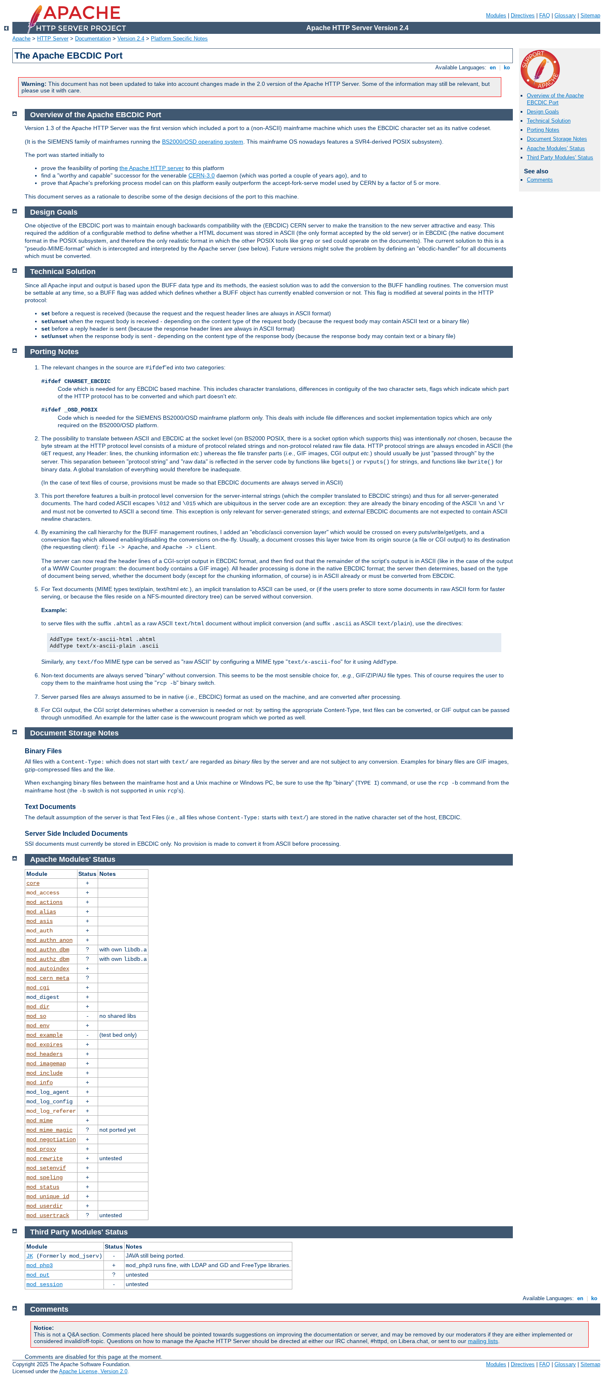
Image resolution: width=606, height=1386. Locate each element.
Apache (21, 38)
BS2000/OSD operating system (202, 141)
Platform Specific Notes (179, 38)
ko (507, 67)
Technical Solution (549, 121)
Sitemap (590, 15)
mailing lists (483, 1341)
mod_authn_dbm (47, 949)
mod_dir (37, 1006)
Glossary (565, 15)
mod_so (36, 1016)
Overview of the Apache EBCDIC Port (555, 99)
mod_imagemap (46, 1063)
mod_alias (41, 911)
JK (29, 1256)
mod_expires (44, 1044)
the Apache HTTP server (152, 168)
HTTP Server (52, 38)
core (33, 883)
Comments (540, 180)
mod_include (44, 1073)
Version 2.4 (130, 38)
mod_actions (44, 902)
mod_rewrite (44, 1158)
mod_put (37, 1275)
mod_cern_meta (47, 978)
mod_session (44, 1284)
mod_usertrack (47, 1215)
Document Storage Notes (557, 139)
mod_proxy (41, 1149)
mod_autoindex (47, 968)
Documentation (93, 38)
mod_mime (39, 1120)
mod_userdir (44, 1206)
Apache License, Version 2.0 (93, 1371)
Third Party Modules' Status (560, 157)
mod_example (44, 1035)
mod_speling (44, 1177)
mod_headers (44, 1054)
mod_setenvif (46, 1168)
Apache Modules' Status (556, 148)
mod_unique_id (47, 1196)
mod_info (39, 1082)
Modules (496, 15)
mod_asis (39, 921)
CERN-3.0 (201, 175)
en (493, 67)
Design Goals (543, 112)
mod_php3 (39, 1265)
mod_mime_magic (49, 1130)
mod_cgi (37, 987)
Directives (523, 15)
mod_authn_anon (49, 940)
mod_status (42, 1187)
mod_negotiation (51, 1139)
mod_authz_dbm (47, 959)
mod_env (37, 1025)
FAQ (544, 15)
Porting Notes (543, 130)
